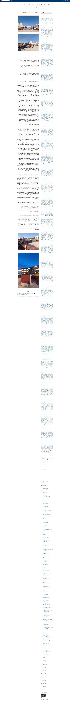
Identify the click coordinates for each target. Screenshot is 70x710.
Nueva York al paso (46, 361)
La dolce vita (47, 289)
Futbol (46, 263)
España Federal (50, 235)
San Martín (51, 402)
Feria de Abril (45, 248)
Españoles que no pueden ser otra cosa (47, 237)
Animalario (45, 141)
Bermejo (44, 647)
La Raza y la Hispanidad (46, 591)
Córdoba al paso (49, 198)
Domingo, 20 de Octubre (46, 553)
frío (49, 260)
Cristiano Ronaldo (50, 202)
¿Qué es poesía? (44, 37)
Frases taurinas (46, 260)
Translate (48, 14)
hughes (42, 279)
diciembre (44, 486)
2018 (43, 676)
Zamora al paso (49, 464)
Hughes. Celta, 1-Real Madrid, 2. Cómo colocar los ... (47, 548)
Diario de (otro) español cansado (47, 216)
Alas (41, 135)
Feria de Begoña (50, 248)
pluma (49, 379)
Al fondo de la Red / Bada (46, 69)
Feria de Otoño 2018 (48, 252)
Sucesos (51, 423)
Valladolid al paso (43, 449)
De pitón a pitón (48, 209)
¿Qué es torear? (43, 38)
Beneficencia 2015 (51, 160)
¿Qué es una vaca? (48, 42)
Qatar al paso (47, 383)
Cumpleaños (43, 206)
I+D (50, 279)
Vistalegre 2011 (44, 458)
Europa (47, 245)
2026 (43, 482)
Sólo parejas (49, 422)
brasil (41, 163)
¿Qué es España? (48, 23)
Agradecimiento (45, 53)
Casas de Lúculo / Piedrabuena (48, 183)
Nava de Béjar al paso (49, 348)
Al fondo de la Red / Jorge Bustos (47, 104)
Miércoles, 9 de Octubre (46, 604)
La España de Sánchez (49, 290)
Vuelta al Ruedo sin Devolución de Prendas (47, 462)
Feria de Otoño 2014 (45, 250)
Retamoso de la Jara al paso (48, 387)
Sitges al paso (51, 421)
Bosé (43, 598)
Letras (43, 303)
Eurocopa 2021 (43, 245)
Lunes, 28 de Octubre (46, 507)
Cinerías (51, 193)
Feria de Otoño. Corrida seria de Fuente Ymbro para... (47, 615)
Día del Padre (50, 214)
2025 (43, 484)
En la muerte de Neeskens (46, 605)
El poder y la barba (51, 223)
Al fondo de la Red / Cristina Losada (47, 78)
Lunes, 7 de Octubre (46, 616)
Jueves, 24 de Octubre (46, 528)
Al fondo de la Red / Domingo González (47, 83)
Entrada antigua (37, 298)
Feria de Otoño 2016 (46, 251)
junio (44, 660)
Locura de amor (50, 306)
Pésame (47, 377)
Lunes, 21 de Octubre (46, 545)
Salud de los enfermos (50, 392)
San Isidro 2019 (47, 398)
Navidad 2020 (51, 352)
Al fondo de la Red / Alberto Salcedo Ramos (47, 61)
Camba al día (43, 170)
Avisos (47, 151)
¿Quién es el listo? (50, 43)
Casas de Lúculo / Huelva (44, 178)
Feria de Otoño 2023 (50, 254)
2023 (43, 669)
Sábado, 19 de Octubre (46, 560)
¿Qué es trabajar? (50, 38)
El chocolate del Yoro (46, 504)
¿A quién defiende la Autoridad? (47, 20)
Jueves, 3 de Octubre (46, 643)
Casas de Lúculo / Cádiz (44, 176)
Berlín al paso (43, 161)
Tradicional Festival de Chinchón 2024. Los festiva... (48, 550)
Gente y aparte (46, 266)
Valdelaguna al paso (49, 447)
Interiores (46, 282)
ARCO (52, 147)
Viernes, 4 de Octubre (46, 639)
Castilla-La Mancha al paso (47, 190)
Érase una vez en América (49, 233)
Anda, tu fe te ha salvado (46, 514)
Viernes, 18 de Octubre (46, 563)
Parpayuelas (49, 373)
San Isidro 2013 (46, 395)
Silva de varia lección (46, 421)
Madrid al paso (43, 331)
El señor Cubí (45, 561)
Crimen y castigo (44, 202)
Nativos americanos (43, 348)
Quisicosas (48, 384)
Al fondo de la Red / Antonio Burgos (47, 63)
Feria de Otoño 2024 (45, 255)
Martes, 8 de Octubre (46, 608)
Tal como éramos (46, 424)
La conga (44, 500)
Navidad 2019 (46, 352)
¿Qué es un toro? (47, 40)
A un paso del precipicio (46, 49)
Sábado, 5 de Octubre (46, 633)
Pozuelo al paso (44, 381)
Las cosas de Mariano (50, 297)
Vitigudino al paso (51, 459)
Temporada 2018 (49, 431)
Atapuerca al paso (49, 150)
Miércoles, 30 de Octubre (46, 499)
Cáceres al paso (43, 168)
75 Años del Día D (48, 46)
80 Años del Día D (48, 47)
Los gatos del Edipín (44, 322)
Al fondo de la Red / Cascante (48, 75)
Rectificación (42, 387)
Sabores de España (46, 391)
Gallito (42, 265)
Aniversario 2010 (48, 142)
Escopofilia (44, 234)
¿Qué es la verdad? (43, 35)
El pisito (44, 567)
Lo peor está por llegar (47, 305)
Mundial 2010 (47, 346)
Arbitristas (42, 147)
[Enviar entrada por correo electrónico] (34, 293)
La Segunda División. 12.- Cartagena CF (46, 541)
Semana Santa (43, 408)
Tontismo (51, 439)
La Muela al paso (46, 293)
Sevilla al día (50, 419)
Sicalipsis (48, 420)
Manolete (44, 334)
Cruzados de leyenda (46, 544)
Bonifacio (44, 601)
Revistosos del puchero (44, 388)
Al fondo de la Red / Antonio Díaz (45, 64)
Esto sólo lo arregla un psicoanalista (45, 241)
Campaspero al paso (49, 170)
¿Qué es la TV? (43, 34)
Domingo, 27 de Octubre (46, 513)
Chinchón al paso (45, 193)
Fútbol (49, 263)
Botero (44, 590)
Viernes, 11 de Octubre (46, 597)
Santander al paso (49, 405)
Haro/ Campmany (45, 564)
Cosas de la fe (46, 200)
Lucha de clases (51, 327)
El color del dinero (45, 221)
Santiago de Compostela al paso (45, 406)
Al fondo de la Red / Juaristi (47, 107)
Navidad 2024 (50, 354)
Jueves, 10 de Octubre (46, 600)
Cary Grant (44, 552)
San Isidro (47, 393)
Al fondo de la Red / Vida (47, 131)
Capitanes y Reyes (49, 171)
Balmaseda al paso (43, 155)
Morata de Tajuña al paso (45, 345)
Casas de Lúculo (48, 173)
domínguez (42, 219)
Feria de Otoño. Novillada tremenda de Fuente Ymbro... (47, 637)
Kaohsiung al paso (50, 284)
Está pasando (44, 238)
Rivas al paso (49, 389)
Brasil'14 (44, 163)
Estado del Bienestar (45, 239)
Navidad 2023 (43, 354)
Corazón (45, 198)
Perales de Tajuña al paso (49, 376)
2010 (43, 687)
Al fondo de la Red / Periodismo (48, 121)
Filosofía (42, 260)
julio (44, 658)
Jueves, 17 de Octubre (46, 565)
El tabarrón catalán (47, 228)
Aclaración (49, 51)
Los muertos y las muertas (47, 323)
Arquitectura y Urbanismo (48, 148)
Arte (46, 149)
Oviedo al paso (50, 367)
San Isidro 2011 (46, 394)
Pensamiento (47, 375)
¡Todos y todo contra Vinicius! (47, 502)
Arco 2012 (43, 148)
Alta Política (47, 137)
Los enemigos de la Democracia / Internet (47, 317)
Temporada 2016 (49, 430)
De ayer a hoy (47, 208)
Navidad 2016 (43, 351)
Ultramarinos (50, 444)
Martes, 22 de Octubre (46, 542)
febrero (44, 665)
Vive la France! (44, 460)
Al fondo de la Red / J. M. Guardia (47, 97)
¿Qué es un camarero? (44, 39)
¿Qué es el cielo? (47, 22)
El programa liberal (45, 523)
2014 (43, 682)
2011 (43, 686)
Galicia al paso (50, 264)
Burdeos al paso (48, 164)
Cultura (50, 205)
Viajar (43, 453)
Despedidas (46, 214)
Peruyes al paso (43, 377)
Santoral (43, 407)
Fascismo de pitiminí (43, 247)
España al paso (49, 234)
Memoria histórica (44, 338)
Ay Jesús (42, 154)
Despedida (43, 214)
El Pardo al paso (50, 222)
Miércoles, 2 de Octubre (46, 648)
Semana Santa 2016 (46, 411)
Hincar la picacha (48, 271)
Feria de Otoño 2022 (43, 254)
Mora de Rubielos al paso (48, 344)
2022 (43, 670)
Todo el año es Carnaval (45, 438)
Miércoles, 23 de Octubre (46, 535)
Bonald (44, 618)
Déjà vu (50, 212)
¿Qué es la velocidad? (49, 34)
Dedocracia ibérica (44, 212)
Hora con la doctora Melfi (46, 277)
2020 (43, 46)
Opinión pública (49, 365)
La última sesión (51, 296)
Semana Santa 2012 (43, 409)
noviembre (44, 488)
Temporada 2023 (43, 433)
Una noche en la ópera (49, 445)
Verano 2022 (51, 452)
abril (44, 663)
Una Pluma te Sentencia (46, 446)
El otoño (46, 222)
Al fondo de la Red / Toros (47, 127)
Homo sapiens (51, 276)
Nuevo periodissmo (49, 362)
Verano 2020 (47, 452)
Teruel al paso (51, 435)
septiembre (44, 655)
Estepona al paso (51, 239)
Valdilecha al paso (49, 448)
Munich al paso (47, 347)
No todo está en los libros (49, 360)
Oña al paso (51, 364)
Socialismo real (44, 422)
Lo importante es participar (46, 304)
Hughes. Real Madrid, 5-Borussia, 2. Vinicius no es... (48, 533)
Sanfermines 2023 (51, 404)
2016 (43, 679)
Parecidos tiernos (50, 372)
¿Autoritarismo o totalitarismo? (45, 21)
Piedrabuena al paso (47, 378)
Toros (46, 440)
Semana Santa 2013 (50, 409)
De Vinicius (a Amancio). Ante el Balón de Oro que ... (47, 645)
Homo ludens (46, 276)
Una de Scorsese (43, 445)
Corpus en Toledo (43, 199)
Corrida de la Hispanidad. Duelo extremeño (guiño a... (47, 580)
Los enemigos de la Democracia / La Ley (46, 318)
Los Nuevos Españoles (44, 324)
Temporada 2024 (24, 294)
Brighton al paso (50, 163)
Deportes (52, 213)
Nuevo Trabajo (50, 363)
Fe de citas (48, 247)
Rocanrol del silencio (46, 612)
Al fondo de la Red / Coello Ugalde (46, 76)
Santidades (52, 406)
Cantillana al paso (43, 171)
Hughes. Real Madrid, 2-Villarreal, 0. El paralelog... (48, 620)
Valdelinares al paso (43, 448)
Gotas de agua (43, 267)
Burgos (51, 164)
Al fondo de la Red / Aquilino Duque (47, 65)
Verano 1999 (43, 450)
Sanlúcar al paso (44, 405)
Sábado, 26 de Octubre (46, 522)
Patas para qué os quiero (49, 374)
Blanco (44, 642)
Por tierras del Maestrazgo (50, 380)
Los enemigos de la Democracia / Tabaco (46, 320)
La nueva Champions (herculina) (47, 640)
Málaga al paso (47, 333)
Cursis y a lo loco (49, 206)
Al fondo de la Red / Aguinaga (47, 59)
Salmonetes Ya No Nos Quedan (35, 5)
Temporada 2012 (49, 427)
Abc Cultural (47, 50)
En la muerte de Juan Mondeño (47, 231)
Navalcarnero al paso (43, 349)
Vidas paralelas (48, 453)
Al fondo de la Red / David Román (48, 82)
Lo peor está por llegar (49, 19)
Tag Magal (42, 424)
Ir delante (49, 282)
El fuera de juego (45, 506)
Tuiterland (42, 444)
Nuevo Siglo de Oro (44, 363)
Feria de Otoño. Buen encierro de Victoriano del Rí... (47, 623)
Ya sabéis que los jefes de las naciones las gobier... (47, 555)
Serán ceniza (43, 419)
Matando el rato (46, 336)
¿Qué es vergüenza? (43, 43)
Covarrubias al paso (50, 201)
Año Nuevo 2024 (48, 144)
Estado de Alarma (50, 238)
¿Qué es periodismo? (50, 36)
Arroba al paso (42, 149)
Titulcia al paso (50, 437)
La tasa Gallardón (45, 296)
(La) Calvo (44, 568)
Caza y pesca (46, 191)
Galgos (45, 264)
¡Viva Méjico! (45, 603)
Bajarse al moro (49, 154)
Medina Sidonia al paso (44, 337)
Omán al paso (47, 364)
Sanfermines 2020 (46, 404)
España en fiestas (43, 235)
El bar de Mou (45, 220)
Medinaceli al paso (50, 337)
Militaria (46, 340)
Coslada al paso (45, 201)
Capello (44, 557)
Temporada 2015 (43, 430)
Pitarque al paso (45, 379)
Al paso (49, 134)
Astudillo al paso (50, 149)
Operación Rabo (44, 365)
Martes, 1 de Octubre (46, 654)
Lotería (42, 327)
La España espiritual (43, 291)
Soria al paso (47, 423)
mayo (44, 661)
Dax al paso (42, 208)
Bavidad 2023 (44, 157)
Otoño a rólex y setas (46, 577)
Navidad (48, 349)
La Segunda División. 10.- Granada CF (46, 584)
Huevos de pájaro (49, 278)
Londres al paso (50, 307)
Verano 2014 (50, 451)
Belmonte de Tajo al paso (47, 158)
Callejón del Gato (50, 169)
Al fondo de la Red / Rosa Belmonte (47, 122)
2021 (43, 672)
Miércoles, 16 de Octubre (46, 570)
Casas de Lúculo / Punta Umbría (45, 184)
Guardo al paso (50, 269)
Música (51, 347)
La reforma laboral (45, 295)
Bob (43, 632)
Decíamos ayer (43, 211)
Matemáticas (50, 336)
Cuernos (46, 205)
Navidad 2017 (47, 351)
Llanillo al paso (51, 303)
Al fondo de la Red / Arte (49, 68)
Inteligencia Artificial (46, 635)
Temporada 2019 (43, 432)
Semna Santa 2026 (50, 418)
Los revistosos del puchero (48, 325)
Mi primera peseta (48, 339)
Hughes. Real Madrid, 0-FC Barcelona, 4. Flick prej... (47, 511)
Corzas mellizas (49, 199)
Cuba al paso (48, 204)
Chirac (44, 490)
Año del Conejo (49, 143)
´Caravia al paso (48, 45)
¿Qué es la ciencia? (46, 27)
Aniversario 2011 (43, 143)
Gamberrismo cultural (46, 265)
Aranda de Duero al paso (48, 146)
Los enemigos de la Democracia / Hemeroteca (47, 316)
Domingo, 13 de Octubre (46, 586)
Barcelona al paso (43, 156)
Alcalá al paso (45, 135)
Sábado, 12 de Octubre (46, 593)
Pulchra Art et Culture (47, 382)
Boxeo (50, 162)
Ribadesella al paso (43, 389)
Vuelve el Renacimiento (44, 464)
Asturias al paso (43, 150)
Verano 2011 (47, 450)
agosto (44, 657)
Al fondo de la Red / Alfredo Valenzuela (47, 62)
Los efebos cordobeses (46, 595)
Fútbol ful (42, 264)
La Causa (44, 526)
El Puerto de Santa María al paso (46, 224)
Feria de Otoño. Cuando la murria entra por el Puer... (48, 630)
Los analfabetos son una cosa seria (46, 308)
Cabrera (44, 582)
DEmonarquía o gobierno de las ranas (45, 213)
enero (44, 667)
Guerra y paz (48, 270)
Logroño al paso (44, 307)
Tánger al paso (48, 425)
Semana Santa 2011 (49, 408)
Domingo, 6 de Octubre (46, 625)
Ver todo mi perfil (44, 699)
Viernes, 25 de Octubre (46, 525)
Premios (48, 381)
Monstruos (42, 344)
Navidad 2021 (44, 353)
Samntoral (43, 393)
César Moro (44, 509)
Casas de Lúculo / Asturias (48, 175)
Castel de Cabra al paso (47, 189)
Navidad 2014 (45, 350)
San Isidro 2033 (47, 402)
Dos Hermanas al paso (47, 219)
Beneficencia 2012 (45, 160)
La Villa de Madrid (44, 297)
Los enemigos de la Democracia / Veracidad (46, 321)
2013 (51, 45)
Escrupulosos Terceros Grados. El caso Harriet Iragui (48, 611)
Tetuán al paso (44, 436)
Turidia (47, 444)
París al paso (45, 373)
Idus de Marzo (46, 280)
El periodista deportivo (44, 223)
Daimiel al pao (50, 207)
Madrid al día (48, 330)
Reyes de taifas (50, 388)
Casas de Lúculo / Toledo (48, 187)
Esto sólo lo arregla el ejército (47, 240)
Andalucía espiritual (44, 140)
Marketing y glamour (47, 335)
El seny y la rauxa (49, 226)
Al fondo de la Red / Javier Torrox (47, 102)
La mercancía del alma (46, 624)
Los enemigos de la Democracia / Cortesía (47, 312)
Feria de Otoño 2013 (50, 249)
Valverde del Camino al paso (49, 449)
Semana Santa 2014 (45, 410)
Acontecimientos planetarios (45, 52)
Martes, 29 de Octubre (46, 503)
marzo (44, 664)
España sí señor (49, 236)
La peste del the (47, 294)
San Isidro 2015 (46, 396)
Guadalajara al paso (43, 269)
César (43, 518)
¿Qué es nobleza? (43, 36)
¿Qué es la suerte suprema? (48, 33)
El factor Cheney (45, 650)
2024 (43, 485)
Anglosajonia (45, 538)
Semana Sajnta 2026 (49, 407)
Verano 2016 (42, 452)
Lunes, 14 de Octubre (46, 578)
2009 (43, 689)
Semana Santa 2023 (46, 416)
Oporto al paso (43, 366)
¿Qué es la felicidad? (48, 29)
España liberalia (43, 236)
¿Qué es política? (50, 37)
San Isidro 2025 (48, 401)
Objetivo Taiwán (43, 364)
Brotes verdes (43, 164)
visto (47, 458)
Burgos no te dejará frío (45, 18)
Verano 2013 (46, 451)
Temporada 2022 (49, 432)
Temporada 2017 (43, 431)
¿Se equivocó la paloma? (45, 44)
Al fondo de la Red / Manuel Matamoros (46, 112)
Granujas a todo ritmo (49, 268)
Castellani (44, 534)
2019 (43, 674)
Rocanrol (45, 390)
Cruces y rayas (43, 203)
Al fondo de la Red (47, 57)
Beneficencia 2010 (46, 159)
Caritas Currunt (48, 172)
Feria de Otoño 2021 (49, 253)
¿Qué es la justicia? (45, 31)
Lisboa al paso (46, 303)
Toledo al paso (47, 439)
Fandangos (50, 246)
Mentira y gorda (50, 338)
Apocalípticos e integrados (45, 145)
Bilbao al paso (45, 162)
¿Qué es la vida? (49, 35)
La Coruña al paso (49, 288)
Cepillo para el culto (46, 192)
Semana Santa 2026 (43, 418)
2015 (43, 680)
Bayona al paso (49, 157)
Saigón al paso (45, 392)
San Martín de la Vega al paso (45, 403)
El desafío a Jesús (45, 594)
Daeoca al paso (45, 207)
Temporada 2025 (45, 434)
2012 (43, 684)
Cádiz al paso (44, 169)
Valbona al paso (43, 447)
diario (41, 215)
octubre (44, 489)
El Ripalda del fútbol (48, 225)
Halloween (44, 493)
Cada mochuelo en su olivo (49, 168)
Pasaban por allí (43, 374)
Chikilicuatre (45, 495)
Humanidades (46, 279)
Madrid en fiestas (46, 332)
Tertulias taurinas (46, 435)
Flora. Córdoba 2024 (46, 537)
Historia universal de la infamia (45, 274)
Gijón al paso (50, 266)
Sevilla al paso (43, 420)
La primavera (51, 294)
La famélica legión (49, 291)
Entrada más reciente (20, 298)
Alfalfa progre (42, 136)
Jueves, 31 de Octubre (46, 492)
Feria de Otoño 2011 (43, 249)
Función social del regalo (46, 262)
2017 (41, 46)
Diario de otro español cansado (46, 218)
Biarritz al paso (49, 161)
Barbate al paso (49, 155)
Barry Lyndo (48, 156)
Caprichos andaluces (43, 172)
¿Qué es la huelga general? (49, 30)
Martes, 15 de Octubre (46, 575)
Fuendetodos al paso (46, 261)
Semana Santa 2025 (49, 417)
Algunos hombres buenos (49, 136)
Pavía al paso (42, 375)
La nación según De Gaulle (47, 558)
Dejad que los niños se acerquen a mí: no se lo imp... (48, 628)
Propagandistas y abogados (47, 607)
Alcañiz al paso (50, 135)
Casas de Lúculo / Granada (48, 177)
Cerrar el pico (45, 571)
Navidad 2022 (50, 353)
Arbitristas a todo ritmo (47, 147)
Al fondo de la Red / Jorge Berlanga (46, 103)
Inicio (29, 298)
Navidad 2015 (50, 350)
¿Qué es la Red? (47, 32)
